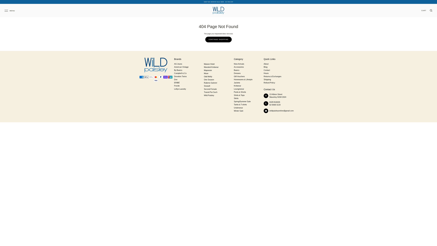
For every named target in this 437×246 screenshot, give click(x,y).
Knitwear (237, 86)
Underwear (238, 108)
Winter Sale (238, 111)
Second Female (210, 89)
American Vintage (181, 67)
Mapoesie (208, 70)
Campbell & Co (180, 73)
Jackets (237, 83)
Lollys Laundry (180, 89)
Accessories (239, 67)
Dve (175, 80)
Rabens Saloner (210, 83)
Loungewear (239, 89)
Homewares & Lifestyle (243, 80)
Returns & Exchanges (272, 76)
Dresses (237, 73)
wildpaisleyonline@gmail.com (281, 111)
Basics (236, 70)
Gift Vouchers (239, 76)
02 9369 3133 (275, 105)
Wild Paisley (209, 95)
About (266, 64)
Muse (206, 73)
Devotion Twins (180, 76)
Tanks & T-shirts (240, 105)
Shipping (267, 80)
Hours (266, 73)
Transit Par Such (210, 92)
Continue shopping (218, 39)
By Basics (178, 70)
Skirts (236, 98)
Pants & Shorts (240, 92)
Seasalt (207, 86)
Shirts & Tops (239, 95)
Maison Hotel (209, 64)
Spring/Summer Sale (242, 101)
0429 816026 (274, 102)
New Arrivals (239, 64)
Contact (267, 70)
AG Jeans (178, 64)
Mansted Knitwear (211, 67)
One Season (209, 80)
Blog (265, 67)
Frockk (177, 86)
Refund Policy (269, 83)
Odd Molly (208, 77)
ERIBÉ (177, 83)
